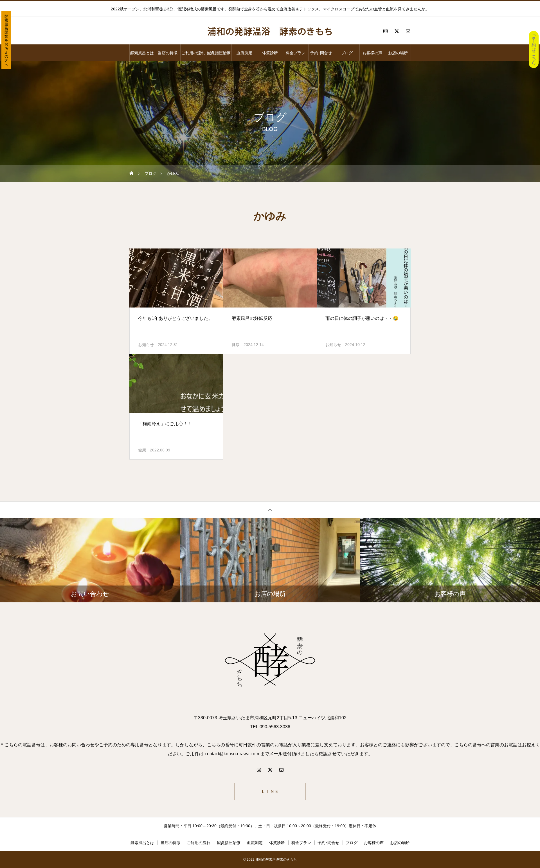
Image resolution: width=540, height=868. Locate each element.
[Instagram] (385, 31)
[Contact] (408, 31)
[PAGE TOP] (270, 509)
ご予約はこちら (534, 49)
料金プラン (295, 53)
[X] (396, 31)
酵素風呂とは (142, 53)
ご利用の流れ (193, 53)
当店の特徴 (167, 53)
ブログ (347, 53)
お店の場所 (398, 53)
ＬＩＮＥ (270, 791)
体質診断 (270, 53)
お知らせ (146, 344)
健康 (236, 344)
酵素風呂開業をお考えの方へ (6, 40)
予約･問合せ (321, 53)
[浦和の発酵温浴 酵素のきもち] (270, 661)
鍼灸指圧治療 (219, 53)
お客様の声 (372, 53)
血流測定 (244, 53)
